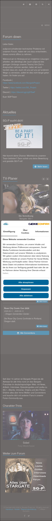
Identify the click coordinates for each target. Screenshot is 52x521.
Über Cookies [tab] (25, 231)
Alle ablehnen (26, 295)
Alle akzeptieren (26, 282)
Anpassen (26, 289)
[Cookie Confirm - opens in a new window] (38, 223)
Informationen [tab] (42, 231)
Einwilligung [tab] (9, 231)
